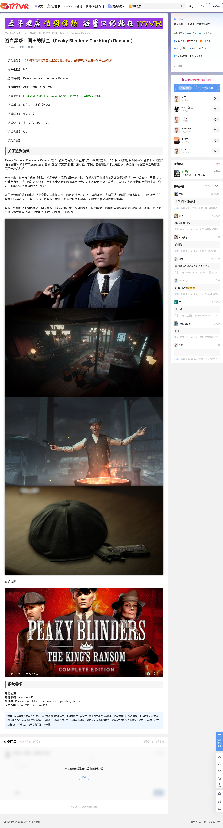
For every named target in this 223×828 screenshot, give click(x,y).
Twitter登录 (181, 56)
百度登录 (180, 41)
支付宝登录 (206, 33)
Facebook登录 (199, 48)
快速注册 (216, 6)
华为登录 (193, 41)
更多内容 (117, 6)
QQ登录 (193, 33)
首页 (18, 33)
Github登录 (197, 56)
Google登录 (181, 48)
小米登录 (206, 41)
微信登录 (180, 33)
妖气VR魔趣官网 (31, 821)
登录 (202, 6)
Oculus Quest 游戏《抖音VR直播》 (202, 229)
